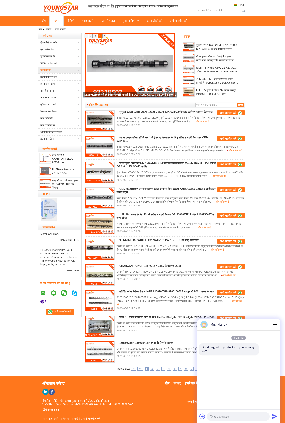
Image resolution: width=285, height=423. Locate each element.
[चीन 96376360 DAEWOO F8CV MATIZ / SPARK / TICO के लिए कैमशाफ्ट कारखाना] (100, 249)
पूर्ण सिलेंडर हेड (47, 49)
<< (140, 368)
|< (133, 368)
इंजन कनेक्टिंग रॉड (48, 77)
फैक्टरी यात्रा (108, 21)
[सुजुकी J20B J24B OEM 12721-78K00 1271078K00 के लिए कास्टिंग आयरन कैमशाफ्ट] (189, 47)
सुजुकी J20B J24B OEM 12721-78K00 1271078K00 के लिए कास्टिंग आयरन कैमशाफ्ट (216, 47)
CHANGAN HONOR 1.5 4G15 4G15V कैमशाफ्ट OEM (150, 265)
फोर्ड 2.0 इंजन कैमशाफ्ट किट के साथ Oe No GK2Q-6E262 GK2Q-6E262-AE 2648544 (166, 317)
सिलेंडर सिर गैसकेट (49, 111)
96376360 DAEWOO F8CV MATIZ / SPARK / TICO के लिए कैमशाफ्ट (158, 240)
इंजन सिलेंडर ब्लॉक (48, 42)
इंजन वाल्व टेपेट (47, 138)
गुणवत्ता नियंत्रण (130, 21)
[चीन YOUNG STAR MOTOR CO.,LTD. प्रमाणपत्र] (49, 220)
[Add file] (202, 416)
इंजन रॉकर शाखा (47, 83)
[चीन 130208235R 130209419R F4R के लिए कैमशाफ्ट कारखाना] (100, 352)
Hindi (241, 5)
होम (44, 21)
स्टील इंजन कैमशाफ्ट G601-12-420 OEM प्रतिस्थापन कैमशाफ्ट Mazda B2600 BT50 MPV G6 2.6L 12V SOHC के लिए (217, 69)
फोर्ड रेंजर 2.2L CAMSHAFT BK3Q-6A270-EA (63, 159)
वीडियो (70, 21)
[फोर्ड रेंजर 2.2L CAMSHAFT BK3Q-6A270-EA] (45, 161)
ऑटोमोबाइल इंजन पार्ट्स (51, 132)
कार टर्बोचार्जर (46, 118)
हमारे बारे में (87, 21)
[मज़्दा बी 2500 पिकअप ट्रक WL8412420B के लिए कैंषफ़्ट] (45, 186)
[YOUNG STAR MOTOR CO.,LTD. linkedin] (45, 392)
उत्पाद (56, 21)
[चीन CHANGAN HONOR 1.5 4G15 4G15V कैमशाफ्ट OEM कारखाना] (100, 275)
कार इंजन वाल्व (47, 90)
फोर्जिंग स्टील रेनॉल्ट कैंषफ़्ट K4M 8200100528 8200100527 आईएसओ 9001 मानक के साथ (166, 291)
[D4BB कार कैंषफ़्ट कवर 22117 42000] (45, 173)
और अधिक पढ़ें (202, 121)
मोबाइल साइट (52, 409)
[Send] (274, 416)
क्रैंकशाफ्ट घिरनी (48, 104)
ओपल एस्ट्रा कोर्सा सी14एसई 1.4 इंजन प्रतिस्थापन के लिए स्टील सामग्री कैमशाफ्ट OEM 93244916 (215, 58)
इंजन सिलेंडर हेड (47, 56)
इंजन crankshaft (48, 63)
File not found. (48, 97)
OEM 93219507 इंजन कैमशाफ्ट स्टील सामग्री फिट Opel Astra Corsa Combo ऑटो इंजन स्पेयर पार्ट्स (216, 81)
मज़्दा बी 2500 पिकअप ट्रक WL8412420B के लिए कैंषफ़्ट (65, 184)
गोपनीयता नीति (50, 401)
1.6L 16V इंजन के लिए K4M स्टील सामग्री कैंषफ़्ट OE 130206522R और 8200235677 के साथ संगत (130, 94)
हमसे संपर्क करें (154, 21)
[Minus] (274, 324)
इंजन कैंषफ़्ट (45, 70)
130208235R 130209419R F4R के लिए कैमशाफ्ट (146, 342)
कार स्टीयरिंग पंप (47, 125)
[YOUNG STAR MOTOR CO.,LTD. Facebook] (52, 392)
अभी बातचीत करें (178, 21)
